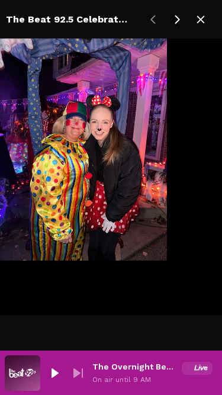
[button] (54, 373)
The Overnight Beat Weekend (134, 366)
